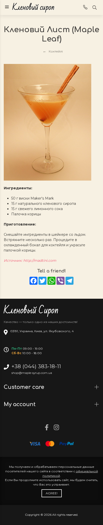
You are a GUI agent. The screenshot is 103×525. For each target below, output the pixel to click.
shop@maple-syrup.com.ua (32, 373)
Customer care (25, 387)
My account (20, 404)
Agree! (52, 493)
